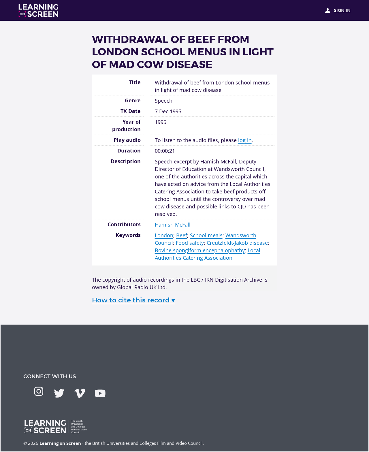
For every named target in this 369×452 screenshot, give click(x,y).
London (164, 235)
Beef (181, 235)
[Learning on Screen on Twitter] (59, 393)
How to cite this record (133, 300)
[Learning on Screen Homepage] (38, 10)
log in (245, 140)
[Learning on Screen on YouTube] (100, 393)
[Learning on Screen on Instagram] (38, 391)
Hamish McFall (173, 224)
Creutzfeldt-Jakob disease (237, 242)
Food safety (190, 242)
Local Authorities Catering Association (207, 253)
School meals (206, 235)
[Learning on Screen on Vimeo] (79, 393)
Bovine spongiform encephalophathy (200, 250)
